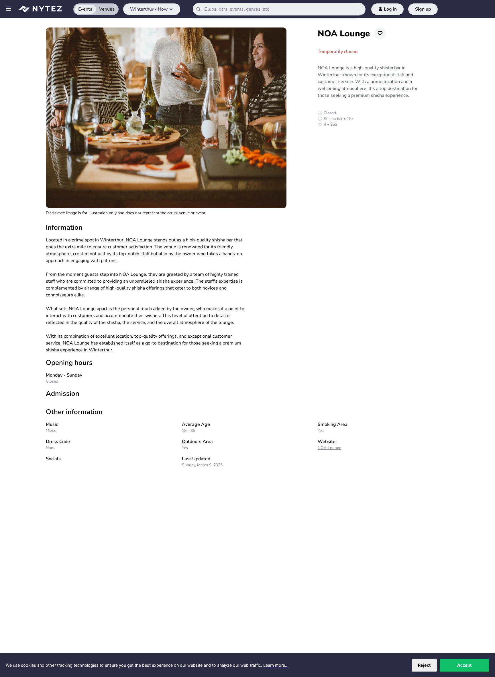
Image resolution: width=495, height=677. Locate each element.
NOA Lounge (329, 447)
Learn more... (275, 665)
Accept (464, 665)
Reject (424, 665)
